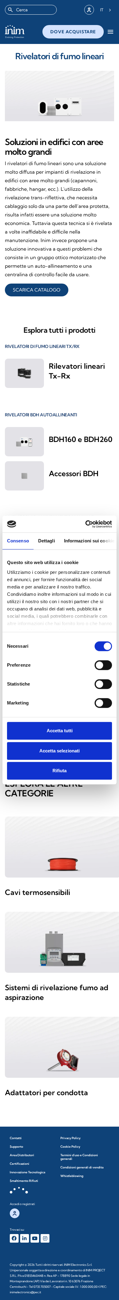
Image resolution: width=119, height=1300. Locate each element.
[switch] (103, 665)
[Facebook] (14, 1238)
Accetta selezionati (59, 750)
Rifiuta (59, 770)
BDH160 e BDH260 (80, 439)
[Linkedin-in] (24, 1238)
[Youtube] (35, 1238)
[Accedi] (89, 10)
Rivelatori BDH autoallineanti (41, 415)
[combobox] (31, 10)
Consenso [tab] (18, 540)
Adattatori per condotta (46, 1092)
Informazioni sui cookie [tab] (89, 540)
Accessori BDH (74, 473)
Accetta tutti (60, 730)
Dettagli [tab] (46, 540)
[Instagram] (45, 1238)
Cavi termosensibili (37, 892)
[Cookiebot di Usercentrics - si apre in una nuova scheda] (85, 524)
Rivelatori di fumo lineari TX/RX (42, 346)
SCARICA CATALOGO (36, 290)
